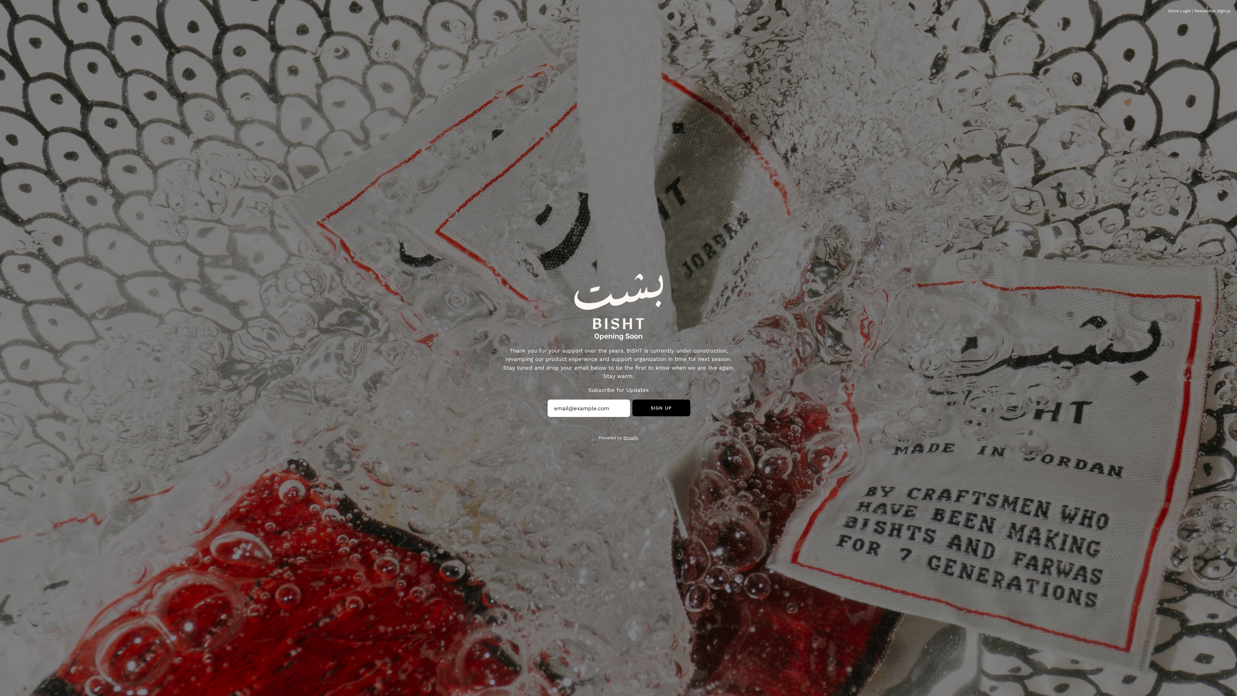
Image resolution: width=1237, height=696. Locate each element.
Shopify (630, 437)
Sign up (661, 408)
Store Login (1179, 10)
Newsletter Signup (1212, 10)
